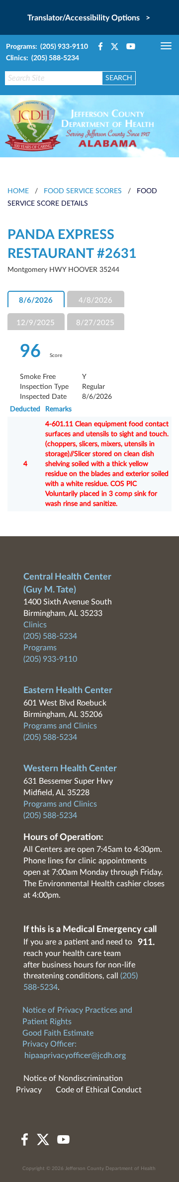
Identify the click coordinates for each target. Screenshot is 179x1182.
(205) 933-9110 (50, 659)
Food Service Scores (83, 191)
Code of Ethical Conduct (99, 1090)
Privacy (29, 1090)
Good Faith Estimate (57, 1033)
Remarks (58, 409)
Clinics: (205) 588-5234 (42, 58)
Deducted (25, 409)
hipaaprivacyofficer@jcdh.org (75, 1056)
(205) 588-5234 (50, 636)
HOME (18, 191)
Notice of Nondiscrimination (73, 1078)
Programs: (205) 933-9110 (47, 46)
